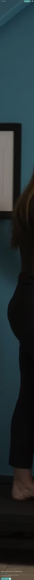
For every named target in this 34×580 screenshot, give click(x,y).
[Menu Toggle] (32, 1)
